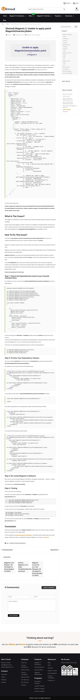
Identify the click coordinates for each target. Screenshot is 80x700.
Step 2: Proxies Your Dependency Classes (68, 102)
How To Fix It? (66, 96)
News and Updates (67, 71)
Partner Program (39, 691)
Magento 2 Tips (66, 61)
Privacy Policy (25, 670)
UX (64, 59)
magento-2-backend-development (17, 543)
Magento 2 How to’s (67, 52)
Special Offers (39, 670)
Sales (65, 36)
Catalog (65, 42)
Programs (58, 16)
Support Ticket (52, 670)
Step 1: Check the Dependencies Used (68, 99)
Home (5, 16)
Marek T (9, 34)
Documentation (52, 673)
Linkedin (3, 682)
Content (65, 40)
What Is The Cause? (67, 94)
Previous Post (8, 550)
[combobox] (47, 9)
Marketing (66, 38)
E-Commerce (66, 69)
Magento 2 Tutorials (67, 34)
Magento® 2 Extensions (17, 16)
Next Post (54, 550)
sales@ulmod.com (6, 665)
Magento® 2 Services (43, 16)
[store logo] (8, 9)
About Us (24, 662)
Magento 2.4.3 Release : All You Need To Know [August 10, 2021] (9, 567)
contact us (46, 537)
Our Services (25, 679)
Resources (68, 16)
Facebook (4, 674)
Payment (50, 668)
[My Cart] (76, 8)
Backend (38, 34)
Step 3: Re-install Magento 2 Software (70, 106)
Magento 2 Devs (31, 34)
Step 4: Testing (66, 109)
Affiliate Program (40, 688)
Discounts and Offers (67, 73)
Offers (31, 15)
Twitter (3, 677)
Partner (22, 644)
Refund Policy (25, 677)
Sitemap (23, 685)
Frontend (65, 46)
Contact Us (51, 680)
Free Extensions (39, 667)
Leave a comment (48, 587)
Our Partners (25, 682)
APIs (64, 50)
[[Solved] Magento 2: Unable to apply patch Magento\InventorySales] (30, 61)
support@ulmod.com (7, 667)
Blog (4, 20)
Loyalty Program (39, 686)
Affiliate (11, 644)
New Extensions (66, 67)
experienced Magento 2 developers (23, 535)
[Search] (76, 26)
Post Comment (14, 615)
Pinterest (3, 679)
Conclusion (65, 111)
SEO (64, 56)
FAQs (49, 665)
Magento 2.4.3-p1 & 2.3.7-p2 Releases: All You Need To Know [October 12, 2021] (37, 569)
